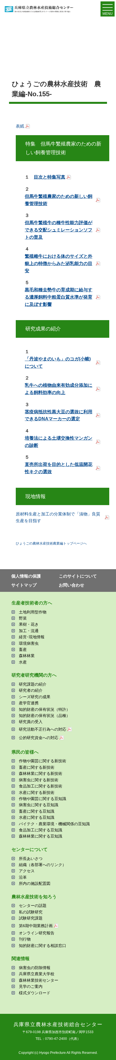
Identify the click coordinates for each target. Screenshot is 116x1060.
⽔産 (23, 662)
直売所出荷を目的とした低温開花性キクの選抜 (58, 468)
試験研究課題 (31, 918)
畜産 (23, 649)
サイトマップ (24, 585)
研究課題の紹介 (32, 684)
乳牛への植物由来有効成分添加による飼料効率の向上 (58, 389)
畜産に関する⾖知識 (36, 811)
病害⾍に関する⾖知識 (38, 805)
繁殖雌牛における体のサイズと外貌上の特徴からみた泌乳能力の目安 (58, 263)
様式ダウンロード (34, 993)
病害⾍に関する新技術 (38, 780)
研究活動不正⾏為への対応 (42, 729)
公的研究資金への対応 (38, 737)
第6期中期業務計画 (36, 925)
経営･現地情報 (31, 637)
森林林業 (27, 655)
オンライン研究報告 (36, 933)
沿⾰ (23, 877)
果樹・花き (29, 624)
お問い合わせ (71, 585)
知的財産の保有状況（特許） (44, 709)
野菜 (23, 618)
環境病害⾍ (29, 643)
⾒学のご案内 (31, 986)
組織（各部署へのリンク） (42, 864)
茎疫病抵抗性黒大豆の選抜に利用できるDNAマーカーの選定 (58, 415)
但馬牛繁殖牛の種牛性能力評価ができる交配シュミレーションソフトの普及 (58, 229)
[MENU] (107, 9)
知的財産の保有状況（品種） (44, 715)
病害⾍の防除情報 (34, 967)
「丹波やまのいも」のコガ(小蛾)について (58, 363)
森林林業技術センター (38, 980)
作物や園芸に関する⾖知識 (42, 798)
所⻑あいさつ (31, 858)
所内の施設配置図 (34, 883)
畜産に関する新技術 (36, 767)
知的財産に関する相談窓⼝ (42, 945)
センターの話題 (32, 905)
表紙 (20, 126)
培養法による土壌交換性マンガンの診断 (58, 442)
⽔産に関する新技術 (36, 792)
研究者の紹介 (31, 690)
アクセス (27, 871)
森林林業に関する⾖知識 (40, 836)
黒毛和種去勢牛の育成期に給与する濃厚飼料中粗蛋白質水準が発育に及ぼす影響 (58, 296)
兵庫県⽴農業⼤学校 (36, 974)
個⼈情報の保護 (26, 576)
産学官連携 (29, 703)
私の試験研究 (31, 912)
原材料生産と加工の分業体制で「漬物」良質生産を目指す (58, 517)
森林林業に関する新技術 (40, 773)
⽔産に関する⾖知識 (36, 817)
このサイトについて (78, 576)
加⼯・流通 (29, 631)
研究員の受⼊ (31, 721)
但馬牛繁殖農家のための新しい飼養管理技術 (58, 200)
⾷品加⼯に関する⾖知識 (40, 830)
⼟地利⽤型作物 (32, 612)
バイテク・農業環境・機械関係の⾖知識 (54, 824)
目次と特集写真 (49, 177)
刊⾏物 (25, 939)
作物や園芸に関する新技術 (42, 761)
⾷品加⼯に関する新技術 (40, 786)
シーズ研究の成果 (34, 697)
